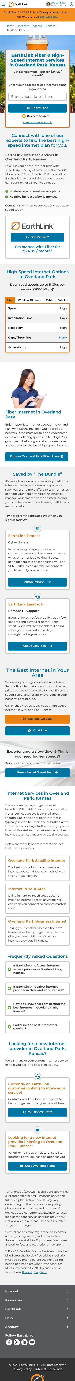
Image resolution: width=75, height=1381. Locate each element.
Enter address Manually (37, 122)
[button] (37, 1291)
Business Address (38, 116)
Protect (27, 1272)
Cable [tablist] (49, 300)
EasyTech (40, 1272)
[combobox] (37, 97)
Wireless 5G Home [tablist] (29, 300)
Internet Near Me (30, 26)
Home (10, 26)
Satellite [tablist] (63, 300)
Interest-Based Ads (48, 1369)
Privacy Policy (22, 1369)
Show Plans (40, 108)
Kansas (50, 26)
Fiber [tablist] (10, 300)
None (63, 337)
